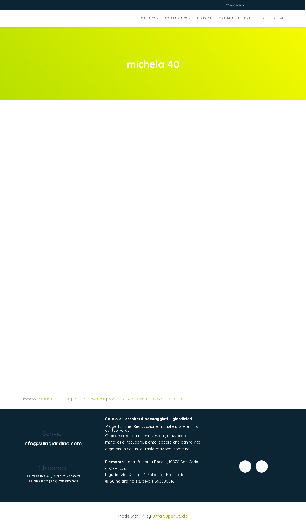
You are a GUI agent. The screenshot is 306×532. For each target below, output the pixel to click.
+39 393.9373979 (234, 5)
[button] (157, 18)
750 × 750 (80, 399)
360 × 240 (157, 399)
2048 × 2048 (137, 399)
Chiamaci (52, 468)
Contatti (279, 18)
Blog (262, 18)
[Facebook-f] (245, 466)
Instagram (219, 5)
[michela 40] (153, 252)
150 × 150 (45, 399)
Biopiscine (204, 18)
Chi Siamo (148, 18)
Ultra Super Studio (170, 516)
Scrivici (52, 434)
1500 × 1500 (176, 399)
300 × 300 (62, 399)
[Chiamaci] (52, 457)
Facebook (213, 5)
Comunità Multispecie (235, 18)
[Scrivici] (52, 423)
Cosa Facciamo (176, 18)
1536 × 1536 (116, 399)
